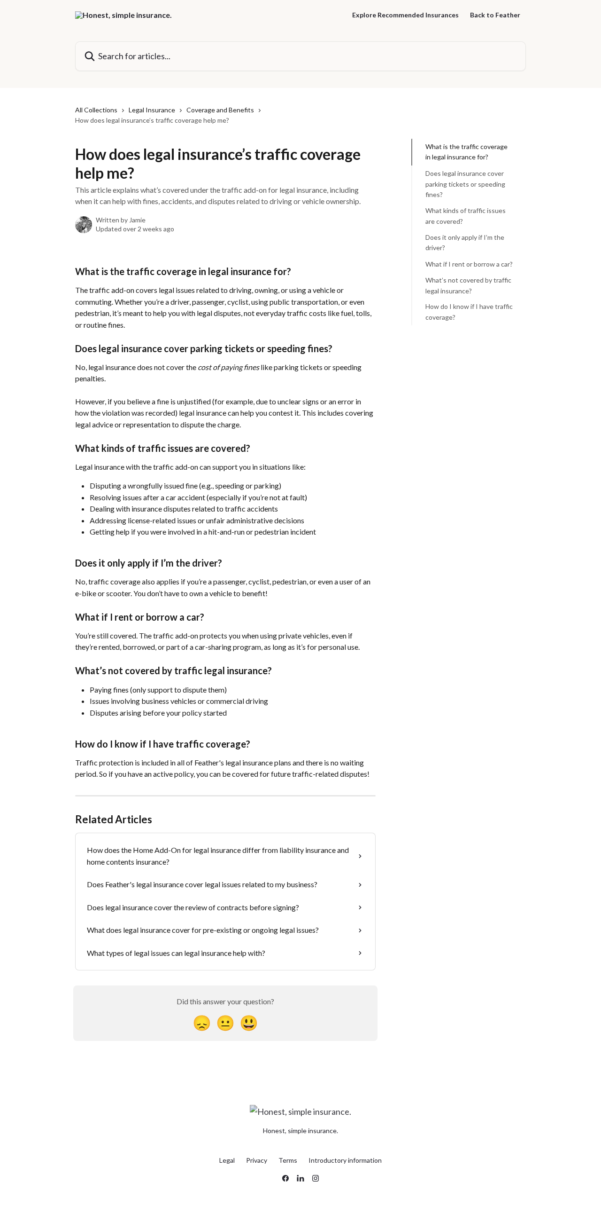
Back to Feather (495, 15)
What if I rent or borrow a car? (469, 264)
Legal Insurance (152, 110)
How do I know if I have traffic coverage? (469, 311)
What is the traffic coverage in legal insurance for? (466, 151)
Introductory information (345, 1160)
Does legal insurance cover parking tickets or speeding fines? (465, 183)
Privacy (256, 1160)
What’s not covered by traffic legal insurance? (468, 285)
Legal (227, 1160)
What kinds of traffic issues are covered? (465, 215)
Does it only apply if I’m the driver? (464, 242)
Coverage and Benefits (220, 110)
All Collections (96, 110)
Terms (287, 1160)
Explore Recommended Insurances (405, 15)
